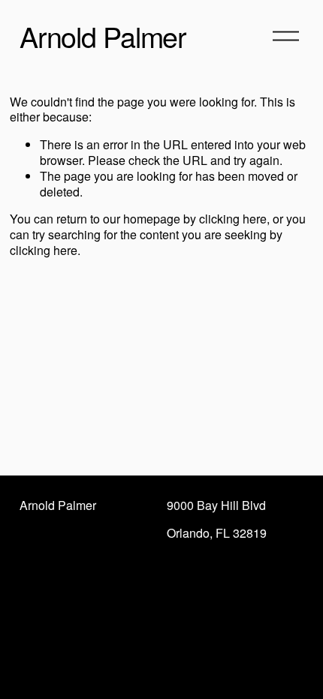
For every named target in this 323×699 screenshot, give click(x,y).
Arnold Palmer (103, 36)
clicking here (233, 218)
